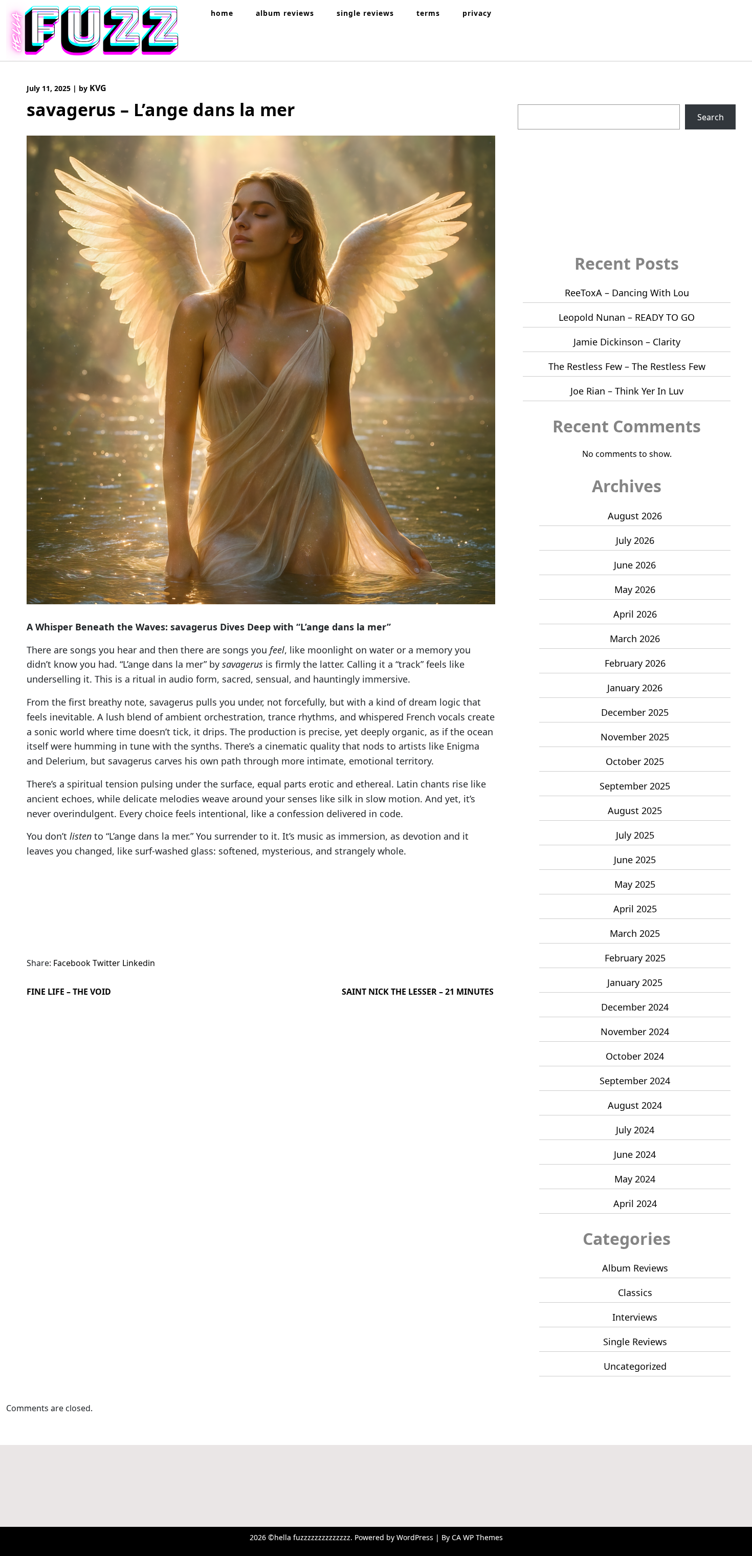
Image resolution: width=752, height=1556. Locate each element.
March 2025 (635, 933)
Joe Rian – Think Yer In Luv (626, 391)
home (222, 13)
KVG (98, 88)
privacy (477, 13)
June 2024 (635, 1154)
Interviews (634, 1317)
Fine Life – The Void (69, 991)
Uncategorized (635, 1366)
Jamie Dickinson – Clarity (626, 342)
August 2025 (635, 810)
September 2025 (635, 786)
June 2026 (635, 565)
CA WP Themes (477, 1537)
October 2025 (635, 761)
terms (428, 13)
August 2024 (635, 1105)
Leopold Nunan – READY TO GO (627, 317)
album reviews (285, 13)
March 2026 (635, 638)
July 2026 (635, 540)
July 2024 (635, 1130)
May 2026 (634, 589)
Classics (635, 1292)
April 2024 (635, 1203)
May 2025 (634, 884)
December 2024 (635, 1007)
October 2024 (635, 1056)
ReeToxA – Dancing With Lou (627, 293)
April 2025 (635, 909)
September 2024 (635, 1081)
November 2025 (635, 737)
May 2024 (634, 1179)
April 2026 (635, 614)
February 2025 (635, 958)
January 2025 (634, 982)
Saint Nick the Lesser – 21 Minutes (418, 991)
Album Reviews (635, 1268)
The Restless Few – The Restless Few (626, 366)
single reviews (365, 13)
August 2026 (635, 516)
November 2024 (635, 1031)
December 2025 (635, 712)
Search (531, 98)
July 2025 (635, 835)
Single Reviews (635, 1341)
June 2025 (635, 859)
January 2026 (634, 688)
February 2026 (635, 663)
